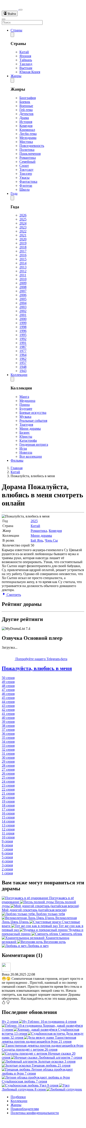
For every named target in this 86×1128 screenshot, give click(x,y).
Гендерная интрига (33, 444)
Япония (25, 56)
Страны (16, 30)
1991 (22, 343)
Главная (16, 468)
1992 (22, 339)
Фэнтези (25, 185)
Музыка (25, 416)
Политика (26, 150)
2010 (22, 279)
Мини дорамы (30, 428)
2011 (22, 275)
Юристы (25, 436)
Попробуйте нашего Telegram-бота (41, 659)
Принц (24, 404)
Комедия (25, 126)
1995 (22, 335)
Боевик (24, 102)
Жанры (16, 76)
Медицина (27, 401)
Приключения (30, 154)
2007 (22, 291)
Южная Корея (29, 72)
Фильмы (17, 460)
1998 (22, 327)
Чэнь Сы (51, 540)
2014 (22, 263)
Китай (24, 52)
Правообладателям (25, 1109)
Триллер (25, 173)
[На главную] (10, 8)
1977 (22, 351)
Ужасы (24, 177)
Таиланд (25, 64)
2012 (22, 271)
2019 (22, 243)
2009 (22, 283)
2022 (22, 231)
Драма (24, 118)
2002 (22, 311)
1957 (22, 363)
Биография (27, 98)
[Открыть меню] (3, 19)
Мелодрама (27, 138)
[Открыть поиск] (20, 9)
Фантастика (28, 181)
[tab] (43, 668)
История (25, 122)
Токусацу (26, 169)
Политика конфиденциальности (35, 1113)
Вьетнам (25, 68)
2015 (22, 259)
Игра (23, 448)
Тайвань (25, 60)
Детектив (26, 114)
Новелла (25, 452)
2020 (22, 239)
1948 (22, 367)
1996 (22, 331)
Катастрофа (28, 440)
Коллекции (19, 375)
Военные (26, 106)
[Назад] (12, 34)
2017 (22, 251)
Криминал (27, 130)
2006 (22, 295)
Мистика (26, 142)
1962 (22, 359)
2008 (22, 287)
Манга (24, 397)
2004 (22, 303)
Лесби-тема (28, 134)
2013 (22, 267)
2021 (22, 235)
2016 (22, 255)
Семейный (27, 161)
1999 (22, 323)
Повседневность (31, 146)
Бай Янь (37, 540)
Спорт (24, 165)
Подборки (18, 1097)
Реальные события (33, 420)
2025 (22, 219)
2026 (22, 215)
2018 (22, 247)
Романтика (27, 157)
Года (14, 193)
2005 (22, 299)
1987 (22, 347)
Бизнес (24, 432)
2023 (22, 227)
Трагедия (26, 424)
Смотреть (13, 595)
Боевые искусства (32, 412)
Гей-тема (26, 110)
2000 (22, 319)
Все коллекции (30, 456)
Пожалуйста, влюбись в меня (37, 668)
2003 (22, 307)
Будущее (25, 408)
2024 (22, 223)
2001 (22, 315)
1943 (22, 371)
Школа (24, 189)
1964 (22, 355)
